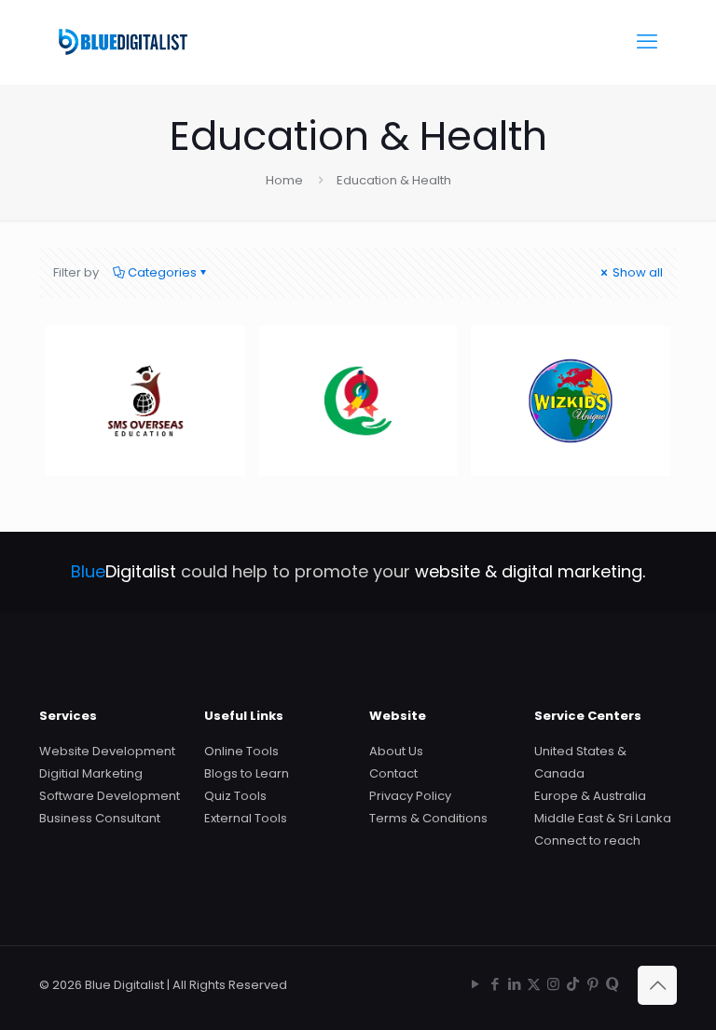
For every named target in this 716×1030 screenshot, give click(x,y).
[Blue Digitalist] (123, 42)
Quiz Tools (235, 796)
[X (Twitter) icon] (534, 984)
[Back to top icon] (657, 985)
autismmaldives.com (405, 361)
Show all (636, 272)
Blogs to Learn (246, 773)
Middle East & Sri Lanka (602, 818)
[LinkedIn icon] (514, 984)
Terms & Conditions (428, 818)
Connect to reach (587, 840)
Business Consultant (99, 818)
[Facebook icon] (495, 984)
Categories (162, 272)
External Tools (245, 818)
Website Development (107, 751)
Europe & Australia (590, 796)
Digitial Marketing (91, 773)
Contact (393, 773)
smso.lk (109, 361)
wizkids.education (597, 361)
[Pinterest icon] (592, 984)
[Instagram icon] (553, 984)
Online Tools (241, 751)
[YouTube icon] (475, 984)
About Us (396, 751)
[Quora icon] (612, 984)
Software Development (109, 796)
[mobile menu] (647, 42)
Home (284, 180)
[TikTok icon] (573, 984)
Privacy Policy (410, 796)
